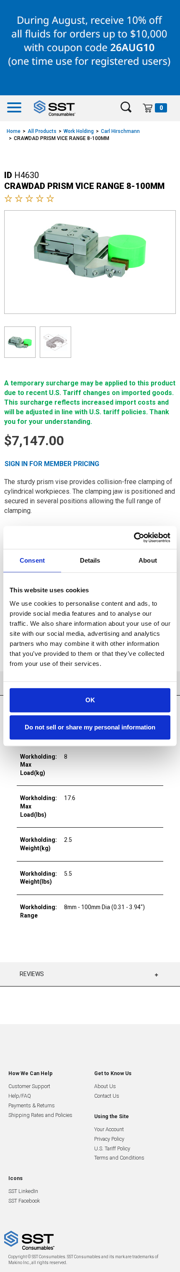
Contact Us (106, 1096)
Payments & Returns (31, 1105)
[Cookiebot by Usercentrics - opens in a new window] (133, 537)
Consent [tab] (32, 560)
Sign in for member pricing (52, 464)
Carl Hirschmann (120, 131)
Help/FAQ (19, 1096)
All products (42, 131)
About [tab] (148, 560)
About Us (105, 1086)
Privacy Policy (109, 1139)
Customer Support (29, 1086)
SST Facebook (24, 1201)
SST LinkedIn (23, 1191)
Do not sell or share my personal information (90, 727)
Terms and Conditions (119, 1158)
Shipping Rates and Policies (40, 1115)
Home (14, 131)
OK (90, 700)
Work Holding (79, 131)
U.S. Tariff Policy (112, 1148)
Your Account (109, 1129)
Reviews (32, 974)
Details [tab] (90, 560)
